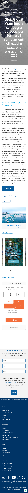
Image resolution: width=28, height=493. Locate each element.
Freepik (25, 401)
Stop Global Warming (19, 69)
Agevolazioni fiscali (7, 433)
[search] (23, 2)
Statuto (4, 428)
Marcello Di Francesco (11, 399)
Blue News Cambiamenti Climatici (14, 12)
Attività (4, 448)
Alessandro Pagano (20, 399)
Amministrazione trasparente (10, 437)
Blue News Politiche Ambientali (14, 15)
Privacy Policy (5, 435)
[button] (26, 2)
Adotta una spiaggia (7, 466)
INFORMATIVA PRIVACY (9, 382)
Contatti (4, 417)
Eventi (3, 455)
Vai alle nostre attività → (14, 228)
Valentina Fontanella (9, 401)
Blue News (14, 9)
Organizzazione (6, 410)
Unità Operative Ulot (7, 413)
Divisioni (4, 415)
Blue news (5, 450)
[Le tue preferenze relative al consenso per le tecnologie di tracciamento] (25, 490)
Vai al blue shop (6, 470)
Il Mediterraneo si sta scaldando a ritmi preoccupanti (13, 255)
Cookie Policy (11, 487)
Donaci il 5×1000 (6, 468)
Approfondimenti (6, 452)
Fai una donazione (7, 463)
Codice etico (5, 430)
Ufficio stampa (6, 419)
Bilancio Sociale (6, 439)
